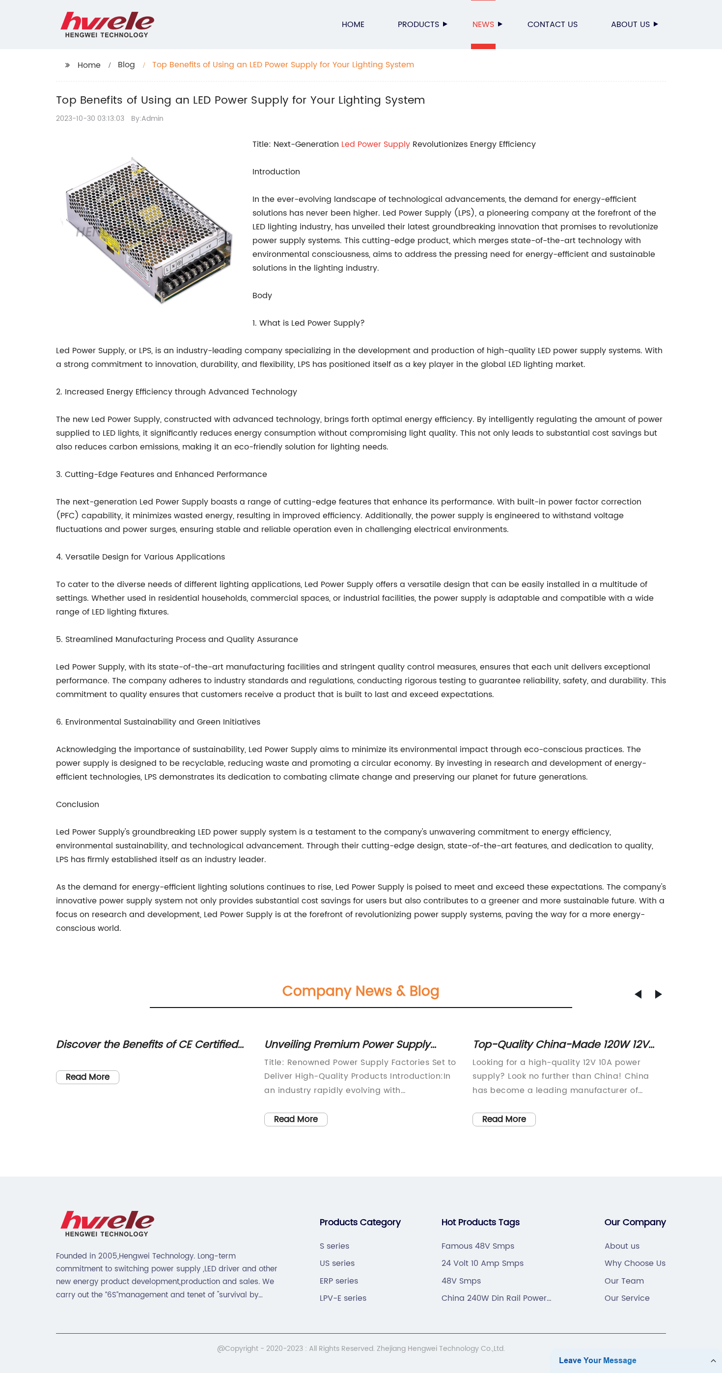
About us (630, 24)
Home (353, 24)
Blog (126, 64)
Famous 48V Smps (478, 1246)
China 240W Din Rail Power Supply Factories (494, 1298)
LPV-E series (343, 1298)
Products (418, 24)
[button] (638, 994)
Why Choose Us (635, 1263)
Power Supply (384, 144)
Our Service (627, 1298)
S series (334, 1246)
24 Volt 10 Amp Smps (483, 1263)
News (483, 24)
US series (337, 1263)
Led (349, 144)
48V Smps (461, 1281)
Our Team (624, 1281)
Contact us (553, 24)
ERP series (339, 1281)
